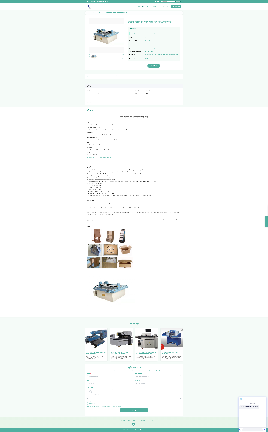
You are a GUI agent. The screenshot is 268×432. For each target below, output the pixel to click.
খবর (167, 6)
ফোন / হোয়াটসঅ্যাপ (138, 373)
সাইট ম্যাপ (151, 420)
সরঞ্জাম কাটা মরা (100, 12)
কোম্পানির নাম (137, 380)
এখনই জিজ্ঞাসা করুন (176, 6)
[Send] (264, 429)
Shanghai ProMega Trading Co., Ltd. (134, 429)
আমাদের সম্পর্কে (153, 6)
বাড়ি (139, 6)
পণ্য (143, 6)
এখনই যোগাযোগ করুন (96, 358)
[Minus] (264, 399)
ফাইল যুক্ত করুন (90, 401)
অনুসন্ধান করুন (178, 1)
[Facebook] (133, 424)
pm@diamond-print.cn (103, 1)
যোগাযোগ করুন (161, 6)
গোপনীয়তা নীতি (143, 420)
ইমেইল (89, 373)
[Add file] (240, 429)
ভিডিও (147, 6)
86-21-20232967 (91, 1)
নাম (88, 380)
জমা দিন (134, 410)
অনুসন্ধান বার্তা (90, 387)
